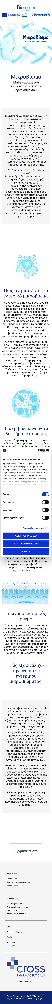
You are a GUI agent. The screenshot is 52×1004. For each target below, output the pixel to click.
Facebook (11, 942)
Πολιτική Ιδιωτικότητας (17, 907)
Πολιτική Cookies (14, 904)
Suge (40, 998)
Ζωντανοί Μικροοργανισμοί (18, 882)
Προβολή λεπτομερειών (33, 528)
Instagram (11, 946)
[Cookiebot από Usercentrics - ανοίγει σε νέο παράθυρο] (38, 450)
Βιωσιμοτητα (12, 885)
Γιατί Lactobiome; (14, 932)
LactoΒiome (12, 879)
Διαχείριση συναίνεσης (17, 914)
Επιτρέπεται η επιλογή (26, 544)
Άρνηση (26, 551)
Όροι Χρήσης (12, 910)
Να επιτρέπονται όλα (26, 536)
